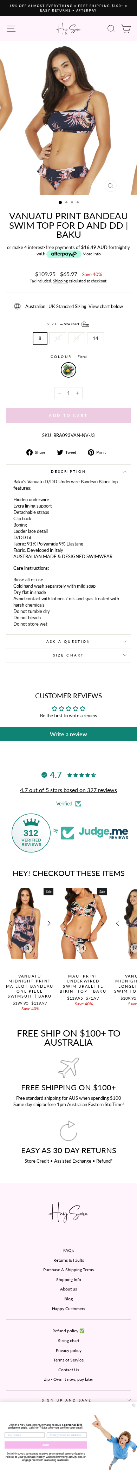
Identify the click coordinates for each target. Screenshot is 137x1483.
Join (46, 1445)
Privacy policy (68, 1350)
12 (76, 338)
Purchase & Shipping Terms (68, 1269)
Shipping (60, 281)
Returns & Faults (68, 1260)
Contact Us (68, 1369)
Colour (68, 356)
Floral (68, 370)
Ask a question (68, 641)
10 (57, 338)
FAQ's (68, 1250)
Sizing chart (68, 1340)
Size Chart (68, 655)
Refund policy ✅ (68, 1330)
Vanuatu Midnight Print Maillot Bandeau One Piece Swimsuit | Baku (29, 986)
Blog (68, 1298)
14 (95, 338)
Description (68, 471)
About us (68, 1289)
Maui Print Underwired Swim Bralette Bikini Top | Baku (83, 983)
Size (63, 324)
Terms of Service (68, 1360)
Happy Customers (68, 1308)
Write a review (68, 734)
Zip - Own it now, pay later (68, 1379)
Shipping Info (68, 1279)
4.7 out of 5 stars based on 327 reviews (68, 789)
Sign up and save (66, 1400)
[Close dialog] (134, 1405)
